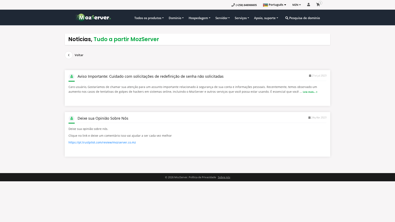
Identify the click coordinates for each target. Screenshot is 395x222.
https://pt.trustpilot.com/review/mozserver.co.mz (102, 142)
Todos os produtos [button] (147, 18)
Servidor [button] (221, 18)
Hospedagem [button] (198, 18)
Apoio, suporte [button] (265, 18)
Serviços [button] (241, 18)
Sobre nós (224, 177)
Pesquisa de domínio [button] (304, 18)
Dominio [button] (175, 18)
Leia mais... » (310, 91)
